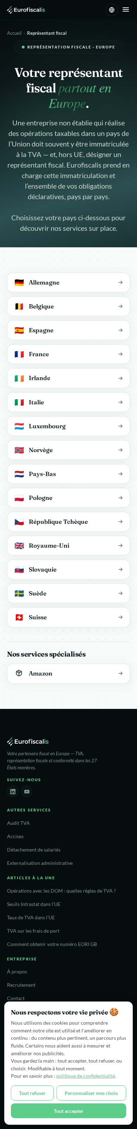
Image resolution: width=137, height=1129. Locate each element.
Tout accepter (69, 1111)
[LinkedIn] (12, 791)
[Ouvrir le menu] (126, 10)
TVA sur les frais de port (33, 931)
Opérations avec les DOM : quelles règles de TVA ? (61, 891)
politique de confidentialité (85, 1076)
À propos (17, 971)
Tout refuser (32, 1093)
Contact (16, 998)
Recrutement (21, 985)
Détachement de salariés (33, 850)
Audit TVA (18, 823)
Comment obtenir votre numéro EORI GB (52, 944)
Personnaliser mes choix (91, 1093)
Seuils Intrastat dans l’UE (33, 904)
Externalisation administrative (40, 863)
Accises (15, 836)
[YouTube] (26, 791)
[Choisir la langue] (111, 10)
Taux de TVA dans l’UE (31, 917)
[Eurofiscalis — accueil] (26, 10)
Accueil (14, 33)
